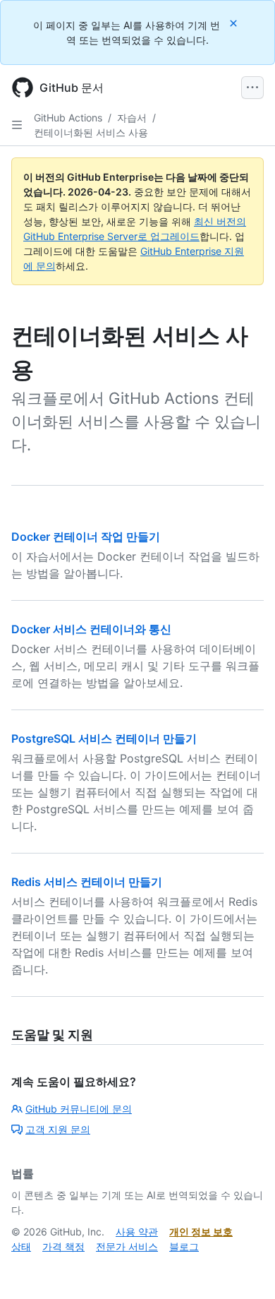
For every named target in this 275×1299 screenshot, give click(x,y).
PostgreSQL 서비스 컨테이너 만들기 (104, 738)
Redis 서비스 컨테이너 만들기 (86, 882)
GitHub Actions (68, 118)
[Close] (235, 23)
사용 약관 (137, 1232)
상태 (21, 1246)
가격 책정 (63, 1246)
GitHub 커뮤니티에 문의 (78, 1109)
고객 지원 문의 (57, 1129)
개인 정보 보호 (201, 1232)
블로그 (184, 1246)
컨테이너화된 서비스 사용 (91, 132)
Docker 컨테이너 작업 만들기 (85, 536)
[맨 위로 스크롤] (244, 1268)
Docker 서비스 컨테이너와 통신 (91, 629)
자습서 (132, 118)
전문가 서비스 (127, 1246)
